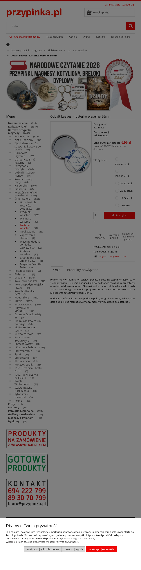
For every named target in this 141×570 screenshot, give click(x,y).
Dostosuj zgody (74, 549)
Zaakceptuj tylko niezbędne (43, 549)
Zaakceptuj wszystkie (101, 549)
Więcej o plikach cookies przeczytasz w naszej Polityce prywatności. (42, 541)
